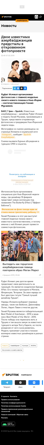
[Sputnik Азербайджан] (7, 18)
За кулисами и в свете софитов (12, 350)
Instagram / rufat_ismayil (11, 84)
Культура (25, 345)
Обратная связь (22, 414)
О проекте (5, 396)
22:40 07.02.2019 (7, 55)
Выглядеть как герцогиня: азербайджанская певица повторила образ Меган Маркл (21, 267)
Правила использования (10, 399)
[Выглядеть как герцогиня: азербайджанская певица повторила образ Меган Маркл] (22, 246)
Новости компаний (8, 414)
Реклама (4, 418)
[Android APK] (8, 424)
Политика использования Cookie (13, 406)
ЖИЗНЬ (33, 345)
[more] (40, 275)
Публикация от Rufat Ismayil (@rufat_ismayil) (22, 181)
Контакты (13, 396)
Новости (5, 345)
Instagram (6, 134)
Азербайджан (15, 345)
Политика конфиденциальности (13, 403)
